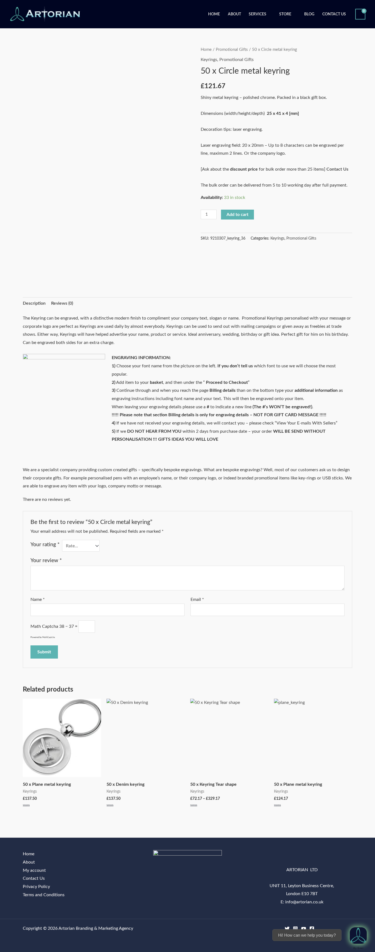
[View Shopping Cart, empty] (360, 14)
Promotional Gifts (232, 50)
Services (257, 14)
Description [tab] (34, 303)
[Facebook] (311, 928)
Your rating (45, 544)
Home (214, 14)
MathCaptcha (48, 637)
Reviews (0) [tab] (62, 303)
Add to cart (237, 214)
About (234, 14)
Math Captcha (44, 626)
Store (285, 14)
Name (37, 599)
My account (34, 870)
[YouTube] (303, 928)
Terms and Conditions (44, 895)
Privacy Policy (36, 886)
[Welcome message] (358, 935)
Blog (309, 14)
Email (197, 599)
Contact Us (334, 14)
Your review (46, 560)
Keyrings (209, 59)
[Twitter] (287, 928)
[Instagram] (295, 928)
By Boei (358, 948)
